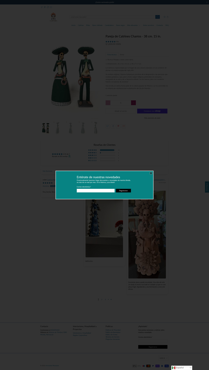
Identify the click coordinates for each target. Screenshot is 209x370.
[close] (151, 173)
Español (179, 368)
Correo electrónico (84, 187)
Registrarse (123, 190)
